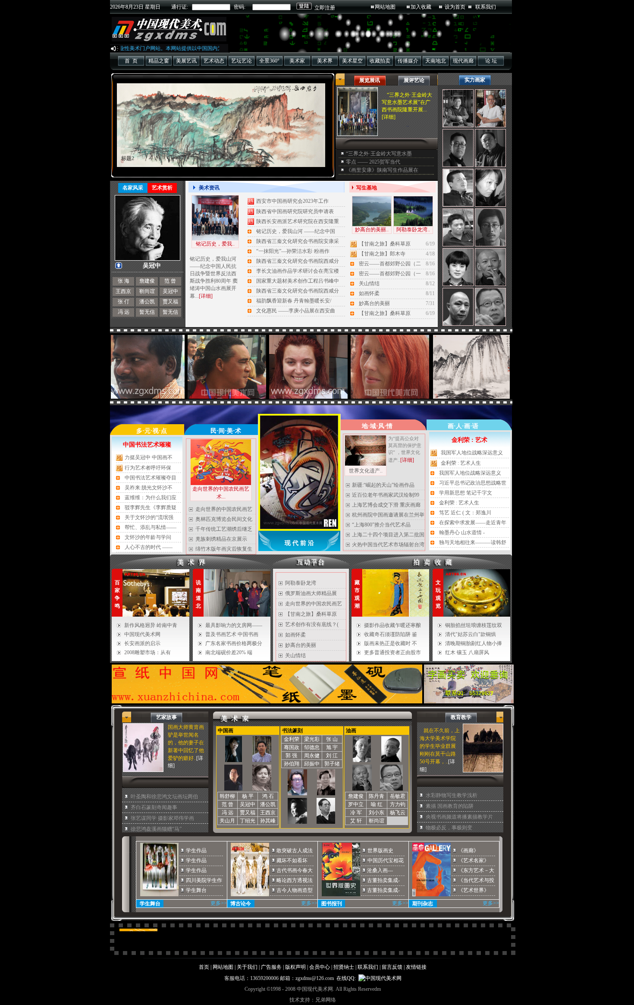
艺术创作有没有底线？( (312, 624)
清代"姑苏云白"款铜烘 (470, 634)
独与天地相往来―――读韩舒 (472, 542)
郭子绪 (332, 764)
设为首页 (455, 7)
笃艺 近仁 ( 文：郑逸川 (465, 513)
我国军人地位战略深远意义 (472, 453)
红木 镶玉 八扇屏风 (467, 652)
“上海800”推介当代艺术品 (381, 525)
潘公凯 (147, 302)
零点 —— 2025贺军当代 (373, 162)
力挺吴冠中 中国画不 (149, 457)
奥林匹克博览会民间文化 (223, 519)
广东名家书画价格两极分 (233, 643)
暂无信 (147, 312)
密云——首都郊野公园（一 (390, 274)
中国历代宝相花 (385, 860)
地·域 (369, 426)
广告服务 (271, 967)
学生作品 (196, 850)
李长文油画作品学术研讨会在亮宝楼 (297, 271)
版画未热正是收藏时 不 (390, 643)
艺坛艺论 (241, 61)
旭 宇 (332, 747)
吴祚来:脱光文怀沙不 (149, 488)
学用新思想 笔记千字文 (465, 493)
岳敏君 (397, 796)
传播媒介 (408, 61)
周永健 (312, 756)
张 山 (332, 739)
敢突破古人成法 (294, 850)
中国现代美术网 (142, 634)
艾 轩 (356, 821)
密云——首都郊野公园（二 (390, 264)
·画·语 (470, 426)
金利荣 (291, 739)
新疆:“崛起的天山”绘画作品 (383, 485)
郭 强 (291, 756)
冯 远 (123, 312)
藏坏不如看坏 (292, 860)
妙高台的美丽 (374, 303)
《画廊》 (468, 850)
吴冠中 (170, 291)
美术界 (325, 61)
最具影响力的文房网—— (233, 625)
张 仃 (123, 302)
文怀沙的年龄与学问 (148, 537)
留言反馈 (392, 967)
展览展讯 (369, 80)
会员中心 (319, 967)
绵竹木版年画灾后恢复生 (223, 549)
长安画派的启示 (142, 643)
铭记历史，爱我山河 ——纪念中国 (295, 231)
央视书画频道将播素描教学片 (459, 817)
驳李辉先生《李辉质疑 (150, 507)
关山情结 (369, 283)
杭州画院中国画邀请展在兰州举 (388, 515)
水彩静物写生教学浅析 (451, 795)
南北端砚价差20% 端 (228, 652)
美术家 (297, 61)
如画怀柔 (369, 293)
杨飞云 (397, 813)
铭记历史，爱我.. (215, 244)
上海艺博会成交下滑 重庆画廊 (386, 505)
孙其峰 (268, 821)
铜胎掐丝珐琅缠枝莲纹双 (473, 625)
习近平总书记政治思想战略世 (472, 483)
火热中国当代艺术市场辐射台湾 (388, 545)
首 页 (131, 61)
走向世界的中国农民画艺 (223, 509)
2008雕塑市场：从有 (147, 652)
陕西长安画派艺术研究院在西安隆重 (297, 221)
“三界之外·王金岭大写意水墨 (379, 154)
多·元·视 (147, 431)
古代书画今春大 (294, 870)
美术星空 (352, 61)
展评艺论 (414, 80)
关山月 (227, 821)
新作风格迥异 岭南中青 (150, 625)
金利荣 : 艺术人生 (461, 463)
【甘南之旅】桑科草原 (385, 244)
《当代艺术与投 (476, 880)
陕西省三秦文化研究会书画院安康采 (297, 241)
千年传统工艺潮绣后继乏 (223, 529)
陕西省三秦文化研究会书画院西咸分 (297, 261)
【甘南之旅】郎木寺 (382, 254)
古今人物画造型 (294, 890)
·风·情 (384, 426)
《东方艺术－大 (476, 870)
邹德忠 (312, 747)
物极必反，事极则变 (449, 828)
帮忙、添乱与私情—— (150, 527)
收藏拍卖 (380, 61)
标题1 (127, 158)
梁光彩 (312, 739)
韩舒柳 (227, 796)
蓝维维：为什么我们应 (150, 498)
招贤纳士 (343, 967)
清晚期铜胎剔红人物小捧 (473, 643)
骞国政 (291, 747)
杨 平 (248, 796)
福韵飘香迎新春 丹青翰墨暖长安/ (293, 301)
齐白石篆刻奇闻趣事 (154, 807)
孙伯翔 (291, 764)
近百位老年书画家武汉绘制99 (385, 495)
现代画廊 (463, 61)
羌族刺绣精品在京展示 (221, 539)
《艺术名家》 (473, 860)
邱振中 (312, 764)
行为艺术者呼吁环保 (148, 468)
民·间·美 (221, 431)
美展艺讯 (186, 61)
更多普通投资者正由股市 (392, 652)
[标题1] (221, 125)
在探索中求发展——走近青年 (472, 523)
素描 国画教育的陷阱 (450, 806)
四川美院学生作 (204, 880)
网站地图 (385, 7)
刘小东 (376, 813)
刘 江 (332, 756)
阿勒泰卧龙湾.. (413, 230)
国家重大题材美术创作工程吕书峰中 (297, 281)
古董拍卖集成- (383, 880)
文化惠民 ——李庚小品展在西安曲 (295, 311)
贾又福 (170, 302)
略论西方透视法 (294, 880)
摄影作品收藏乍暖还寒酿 (392, 625)
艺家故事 (166, 717)
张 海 (123, 281)
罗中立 (356, 804)
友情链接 (416, 967)
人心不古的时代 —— (149, 547)
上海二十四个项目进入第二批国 (388, 535)
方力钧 (397, 804)
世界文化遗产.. (366, 471)
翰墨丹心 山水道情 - (462, 532)
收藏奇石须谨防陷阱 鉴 (390, 634)
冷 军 (356, 813)
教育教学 (461, 717)
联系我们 (485, 7)
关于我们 (247, 967)
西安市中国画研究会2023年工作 (292, 201)
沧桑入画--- (380, 870)
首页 (204, 967)
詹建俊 (147, 281)
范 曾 (170, 281)
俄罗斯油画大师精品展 (311, 593)
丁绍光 (247, 821)
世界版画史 (380, 850)
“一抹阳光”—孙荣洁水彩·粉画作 (293, 251)
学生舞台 (196, 890)
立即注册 (324, 8)
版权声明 (295, 967)
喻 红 (377, 804)
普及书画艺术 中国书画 (231, 634)
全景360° (269, 61)
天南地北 (435, 61)
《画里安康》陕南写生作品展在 (382, 170)
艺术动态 (214, 61)
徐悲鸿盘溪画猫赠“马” (156, 829)
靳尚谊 (147, 291)
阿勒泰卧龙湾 (300, 583)
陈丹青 (376, 796)
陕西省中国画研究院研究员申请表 (295, 211)
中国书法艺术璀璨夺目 (150, 478)
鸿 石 (268, 796)
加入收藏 (421, 7)
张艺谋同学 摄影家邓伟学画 (162, 818)
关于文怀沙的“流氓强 (149, 517)
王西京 (123, 291)
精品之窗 (158, 61)
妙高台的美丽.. (372, 230)
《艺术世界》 (473, 890)
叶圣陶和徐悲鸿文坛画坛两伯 (164, 797)
